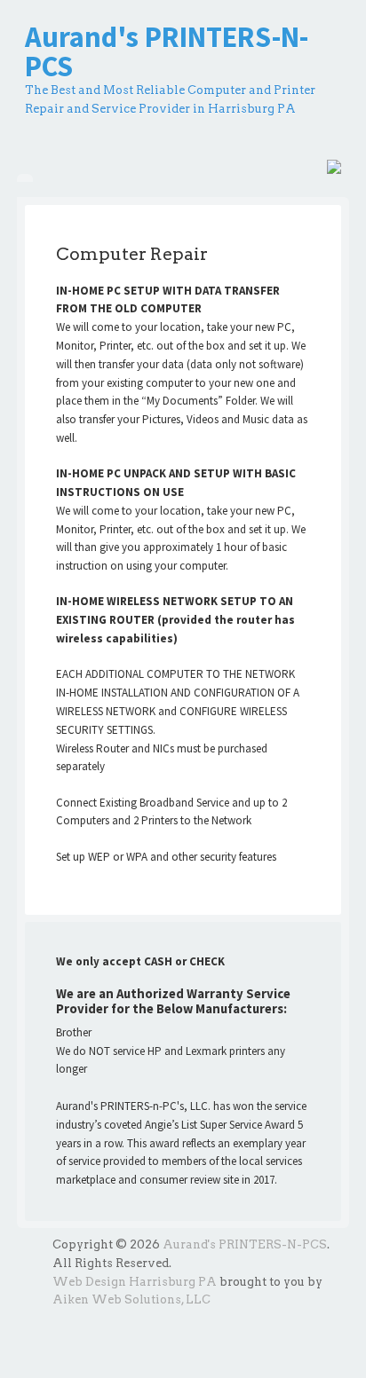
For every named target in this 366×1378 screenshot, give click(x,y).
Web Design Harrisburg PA (134, 1281)
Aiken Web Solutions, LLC (131, 1299)
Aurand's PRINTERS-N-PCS (166, 51)
